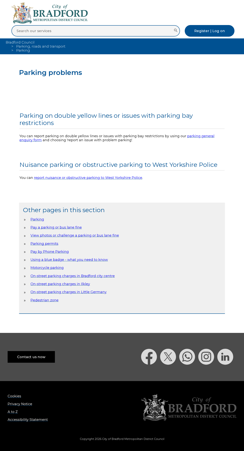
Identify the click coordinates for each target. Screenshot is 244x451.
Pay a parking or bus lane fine (56, 227)
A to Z (13, 412)
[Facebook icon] (150, 371)
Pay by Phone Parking (49, 252)
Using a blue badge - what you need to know (69, 260)
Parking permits (44, 244)
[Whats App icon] (188, 371)
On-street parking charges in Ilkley (60, 284)
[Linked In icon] (226, 371)
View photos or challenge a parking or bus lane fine (74, 235)
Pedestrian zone (44, 300)
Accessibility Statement (28, 420)
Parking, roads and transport (40, 46)
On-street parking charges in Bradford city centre (72, 276)
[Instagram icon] (207, 371)
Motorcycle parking (47, 268)
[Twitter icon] (169, 371)
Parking (37, 219)
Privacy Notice (20, 404)
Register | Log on (209, 31)
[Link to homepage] (188, 407)
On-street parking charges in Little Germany (68, 292)
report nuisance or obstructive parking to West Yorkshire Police (88, 178)
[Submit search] (175, 30)
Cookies (14, 396)
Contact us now (31, 357)
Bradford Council (20, 42)
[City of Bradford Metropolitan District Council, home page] (49, 22)
